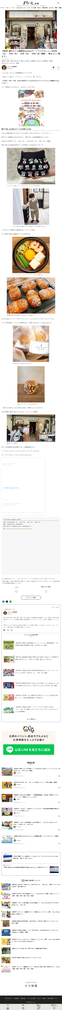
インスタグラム (17, 451)
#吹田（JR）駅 (14, 60)
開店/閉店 (45, 7)
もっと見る (30, 719)
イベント (12, 7)
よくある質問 (32, 998)
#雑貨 (17, 63)
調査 (56, 7)
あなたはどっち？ (21, 7)
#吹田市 (4, 60)
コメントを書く (32, 597)
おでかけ (51, 7)
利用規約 (16, 998)
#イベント (12, 63)
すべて (2, 7)
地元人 (39, 7)
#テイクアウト (5, 63)
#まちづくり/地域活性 (42, 60)
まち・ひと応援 (32, 7)
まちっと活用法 (42, 998)
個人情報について (52, 998)
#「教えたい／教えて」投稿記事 (27, 60)
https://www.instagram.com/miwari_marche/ (19, 528)
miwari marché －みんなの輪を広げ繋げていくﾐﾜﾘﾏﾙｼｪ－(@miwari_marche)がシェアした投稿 (29, 512)
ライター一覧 (54, 607)
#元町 (8, 60)
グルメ (7, 7)
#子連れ (51, 60)
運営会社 (23, 998)
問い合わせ (9, 998)
